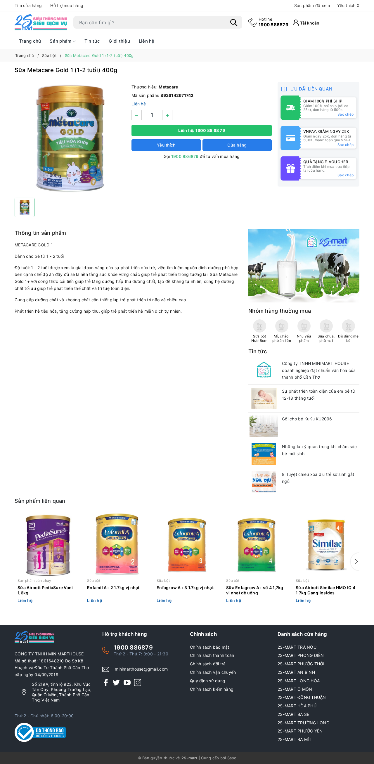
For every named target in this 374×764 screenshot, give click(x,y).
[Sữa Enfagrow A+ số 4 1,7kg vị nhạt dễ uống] (256, 545)
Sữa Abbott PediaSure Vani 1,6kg (45, 590)
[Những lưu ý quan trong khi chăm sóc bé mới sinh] (263, 454)
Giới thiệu (119, 41)
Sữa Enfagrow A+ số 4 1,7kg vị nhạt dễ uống (254, 590)
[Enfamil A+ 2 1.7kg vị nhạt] (117, 545)
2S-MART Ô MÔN (295, 689)
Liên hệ (147, 41)
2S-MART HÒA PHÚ (297, 705)
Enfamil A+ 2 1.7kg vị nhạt (113, 587)
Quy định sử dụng (207, 680)
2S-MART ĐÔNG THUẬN (302, 697)
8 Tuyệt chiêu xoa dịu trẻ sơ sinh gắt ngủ (318, 478)
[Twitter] (116, 682)
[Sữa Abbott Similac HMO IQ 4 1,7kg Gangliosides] (326, 545)
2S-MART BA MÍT (295, 739)
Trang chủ (30, 41)
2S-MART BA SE (293, 714)
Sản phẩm (61, 41)
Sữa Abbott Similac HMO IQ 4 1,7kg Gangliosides (325, 590)
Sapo (232, 758)
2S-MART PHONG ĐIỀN (301, 655)
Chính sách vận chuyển (213, 672)
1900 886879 (273, 22)
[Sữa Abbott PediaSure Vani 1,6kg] (48, 545)
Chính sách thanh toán (212, 655)
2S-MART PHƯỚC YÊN (300, 730)
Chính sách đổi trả (208, 663)
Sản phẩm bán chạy (34, 580)
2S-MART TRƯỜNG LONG (303, 722)
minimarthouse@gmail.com (141, 668)
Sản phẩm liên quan (40, 501)
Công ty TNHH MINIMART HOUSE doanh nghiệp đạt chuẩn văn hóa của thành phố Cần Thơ (319, 370)
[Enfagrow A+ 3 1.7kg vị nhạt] (187, 545)
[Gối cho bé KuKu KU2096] (263, 426)
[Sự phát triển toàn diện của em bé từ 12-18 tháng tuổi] (263, 398)
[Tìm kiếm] (233, 22)
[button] (355, 561)
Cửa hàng (237, 144)
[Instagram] (137, 682)
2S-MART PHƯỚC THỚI (301, 663)
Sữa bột (93, 580)
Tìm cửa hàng (28, 5)
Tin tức (92, 41)
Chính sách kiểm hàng (211, 689)
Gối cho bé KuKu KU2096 (307, 418)
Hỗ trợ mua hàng (66, 5)
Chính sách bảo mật (209, 647)
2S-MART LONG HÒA (299, 680)
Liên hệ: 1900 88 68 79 (201, 130)
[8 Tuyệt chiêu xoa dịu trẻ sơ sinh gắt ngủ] (263, 481)
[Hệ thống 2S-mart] (41, 22)
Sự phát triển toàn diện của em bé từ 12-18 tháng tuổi (318, 395)
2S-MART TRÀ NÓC (297, 647)
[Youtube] (127, 682)
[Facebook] (105, 682)
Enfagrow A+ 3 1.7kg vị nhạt (185, 587)
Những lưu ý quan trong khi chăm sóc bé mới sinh (319, 450)
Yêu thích (348, 5)
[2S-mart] (303, 265)
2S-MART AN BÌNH (296, 672)
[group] (70, 138)
